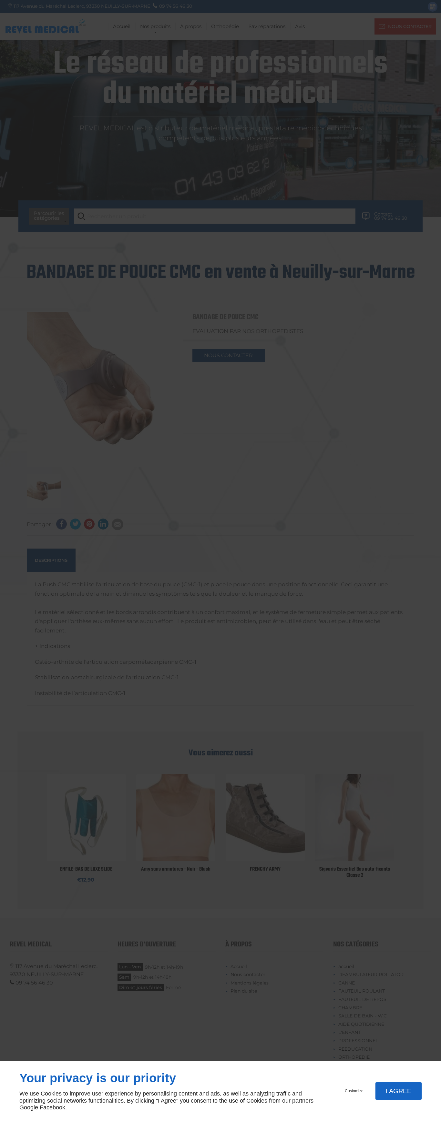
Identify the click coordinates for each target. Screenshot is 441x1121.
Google (28, 1107)
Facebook (52, 1107)
